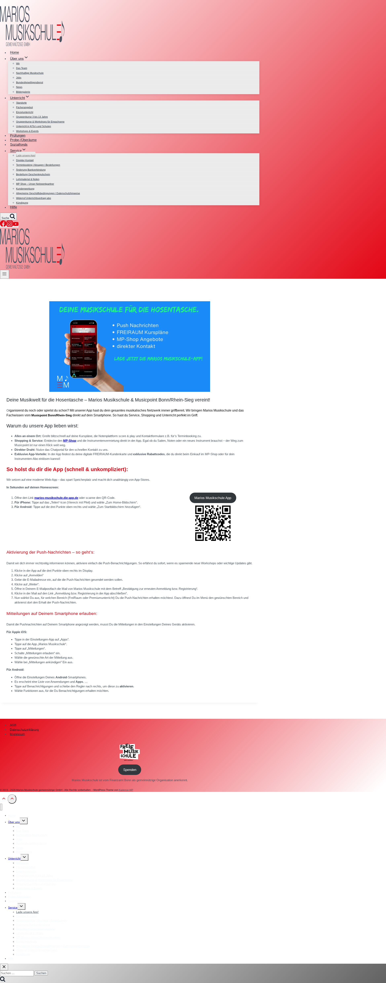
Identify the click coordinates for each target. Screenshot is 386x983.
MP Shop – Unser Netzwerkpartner (35, 184)
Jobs (18, 77)
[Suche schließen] (4, 967)
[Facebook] (3, 226)
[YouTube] (15, 226)
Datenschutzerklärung (24, 729)
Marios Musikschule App (212, 498)
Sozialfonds (19, 144)
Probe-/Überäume (23, 140)
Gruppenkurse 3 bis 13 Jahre (32, 117)
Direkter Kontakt (25, 160)
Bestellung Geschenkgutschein (33, 174)
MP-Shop (69, 440)
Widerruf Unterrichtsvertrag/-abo (33, 198)
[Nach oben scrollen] (4, 799)
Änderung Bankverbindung (31, 169)
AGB (13, 725)
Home (14, 53)
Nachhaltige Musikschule (30, 73)
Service (12, 907)
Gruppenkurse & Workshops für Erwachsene (40, 121)
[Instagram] (9, 226)
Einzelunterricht (24, 112)
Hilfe (13, 207)
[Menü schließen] (1, 807)
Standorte (21, 102)
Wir (18, 63)
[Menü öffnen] (4, 274)
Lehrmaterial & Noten (27, 179)
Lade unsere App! (25, 155)
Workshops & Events (27, 131)
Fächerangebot (24, 107)
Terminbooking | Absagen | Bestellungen (38, 165)
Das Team (21, 68)
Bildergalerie (23, 92)
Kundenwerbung (25, 188)
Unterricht (14, 858)
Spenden (129, 770)
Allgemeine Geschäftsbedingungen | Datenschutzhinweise (48, 193)
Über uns (14, 822)
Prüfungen (17, 135)
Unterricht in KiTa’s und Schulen (33, 126)
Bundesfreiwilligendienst (29, 82)
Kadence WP (126, 790)
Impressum (17, 734)
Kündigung (22, 202)
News (19, 87)
